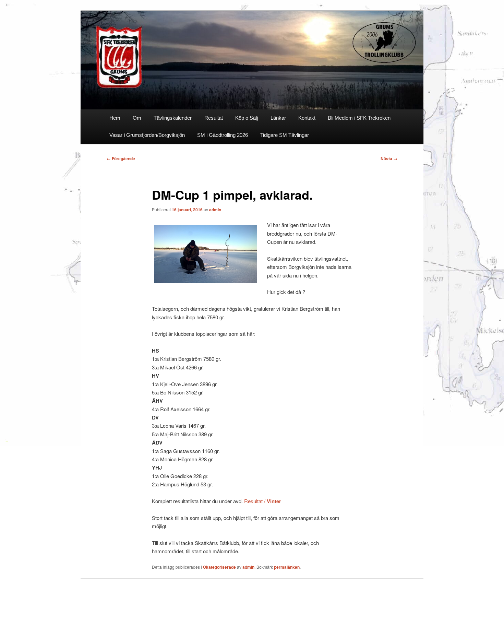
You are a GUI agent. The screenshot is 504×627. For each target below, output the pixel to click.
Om (137, 118)
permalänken (287, 567)
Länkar (278, 118)
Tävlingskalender (173, 118)
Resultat (213, 118)
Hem (114, 118)
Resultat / (262, 501)
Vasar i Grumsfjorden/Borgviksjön (147, 135)
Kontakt (306, 118)
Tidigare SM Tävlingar (284, 135)
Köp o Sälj (246, 118)
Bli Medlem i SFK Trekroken (359, 118)
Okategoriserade (219, 567)
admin (215, 209)
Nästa (389, 158)
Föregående (121, 158)
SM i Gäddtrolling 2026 (222, 135)
